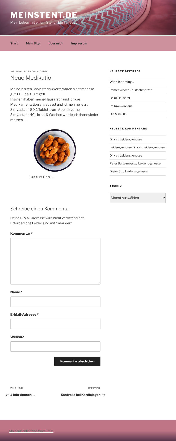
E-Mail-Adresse (24, 314)
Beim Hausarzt (120, 98)
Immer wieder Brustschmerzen (131, 90)
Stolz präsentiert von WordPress (31, 431)
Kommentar (21, 233)
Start (14, 43)
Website (17, 337)
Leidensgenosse (131, 139)
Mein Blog (33, 43)
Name (16, 292)
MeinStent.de (44, 15)
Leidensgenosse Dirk (124, 147)
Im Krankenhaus (121, 106)
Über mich (56, 43)
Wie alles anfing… (122, 82)
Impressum (79, 43)
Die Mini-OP (118, 114)
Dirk (43, 71)
